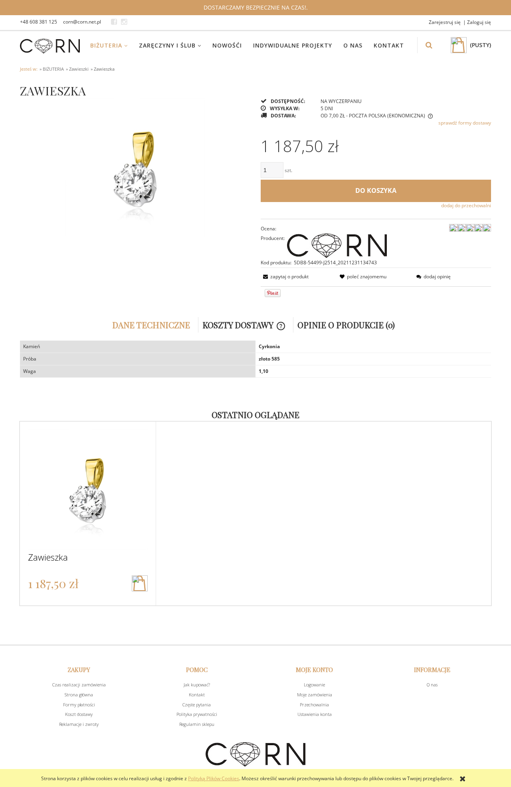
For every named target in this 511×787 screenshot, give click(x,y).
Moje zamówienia (314, 695)
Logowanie (314, 685)
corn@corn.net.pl (82, 21)
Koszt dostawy (79, 714)
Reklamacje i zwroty (79, 724)
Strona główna (79, 695)
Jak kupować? (197, 685)
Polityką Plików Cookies (213, 778)
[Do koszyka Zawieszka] (140, 583)
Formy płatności (79, 705)
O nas (432, 685)
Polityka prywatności (196, 714)
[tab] (153, 325)
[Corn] (337, 245)
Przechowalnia (314, 705)
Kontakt (197, 695)
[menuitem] (114, 45)
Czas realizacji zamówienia (79, 685)
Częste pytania (196, 705)
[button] (285, 276)
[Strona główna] (50, 45)
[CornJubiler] (114, 22)
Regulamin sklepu (196, 724)
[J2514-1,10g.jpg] (135, 167)
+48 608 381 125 (38, 21)
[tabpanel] (255, 359)
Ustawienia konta (314, 714)
